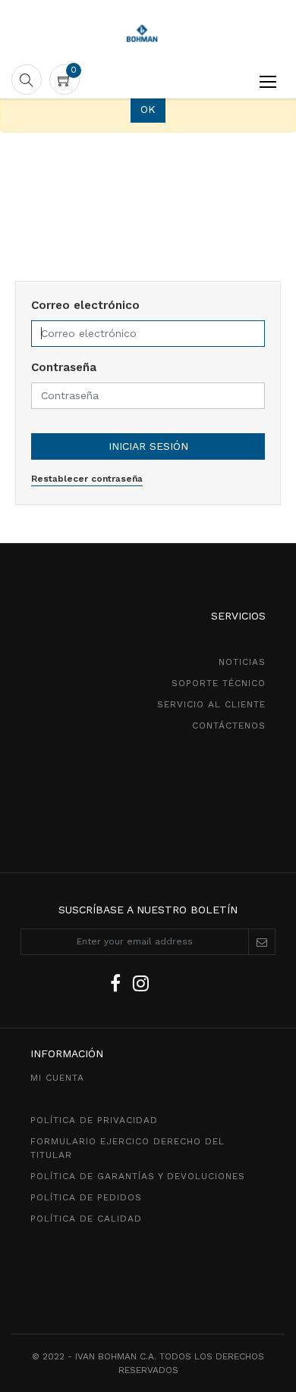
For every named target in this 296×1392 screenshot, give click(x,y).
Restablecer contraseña (87, 478)
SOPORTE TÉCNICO (219, 683)
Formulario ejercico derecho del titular (127, 1148)
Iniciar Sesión (148, 446)
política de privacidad (94, 1120)
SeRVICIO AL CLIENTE (211, 704)
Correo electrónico (85, 305)
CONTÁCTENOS (229, 725)
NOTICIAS (242, 662)
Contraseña (63, 367)
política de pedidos (86, 1197)
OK (148, 109)
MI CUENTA (57, 1077)
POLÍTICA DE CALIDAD (86, 1218)
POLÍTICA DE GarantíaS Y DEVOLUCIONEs (137, 1176)
